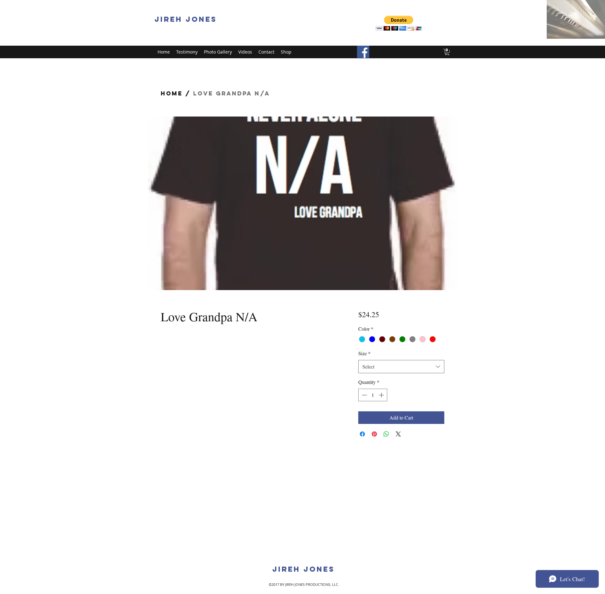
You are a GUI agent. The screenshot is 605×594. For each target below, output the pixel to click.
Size (364, 353)
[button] (399, 23)
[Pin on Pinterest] (374, 434)
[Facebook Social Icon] (363, 52)
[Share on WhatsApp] (386, 434)
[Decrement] (363, 395)
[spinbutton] (372, 395)
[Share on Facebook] (362, 434)
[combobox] (401, 367)
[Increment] (381, 395)
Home (172, 93)
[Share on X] (398, 434)
